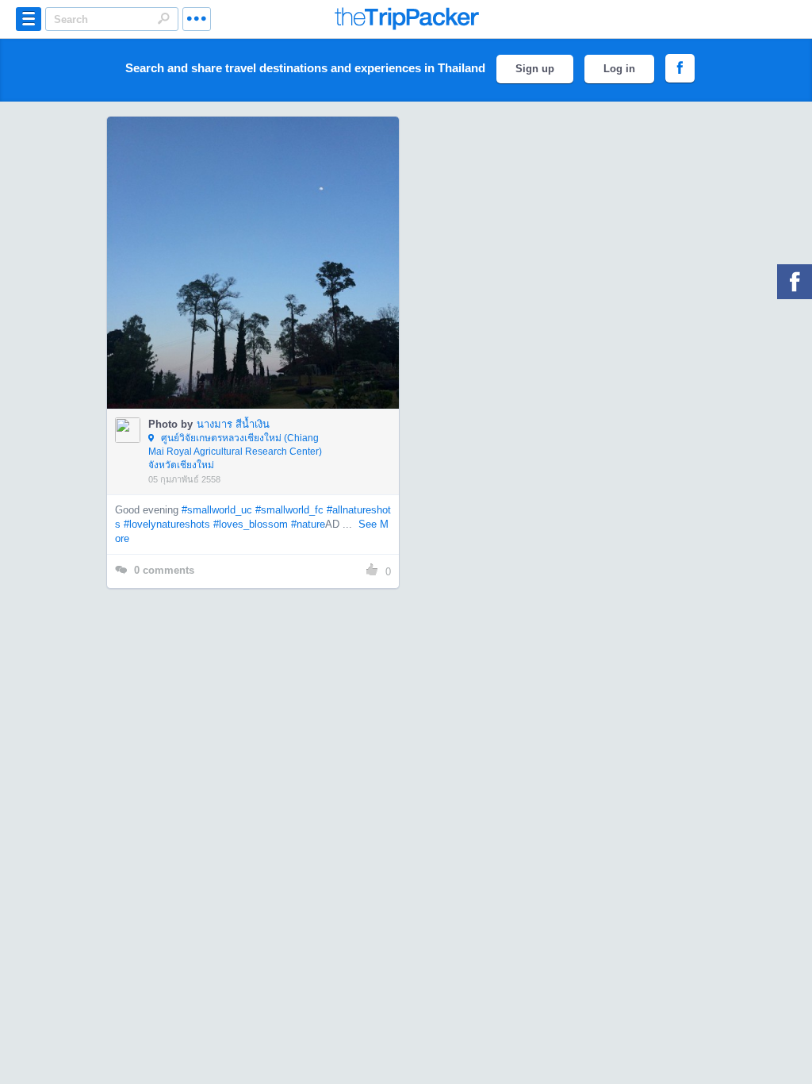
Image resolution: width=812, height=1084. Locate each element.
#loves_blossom (250, 524)
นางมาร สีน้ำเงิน (233, 424)
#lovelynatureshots (167, 524)
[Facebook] (794, 281)
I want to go (263, 286)
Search (163, 18)
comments (164, 570)
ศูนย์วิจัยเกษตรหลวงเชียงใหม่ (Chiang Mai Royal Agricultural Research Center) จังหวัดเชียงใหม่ (235, 451)
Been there (262, 238)
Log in (619, 69)
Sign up (534, 69)
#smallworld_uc (217, 510)
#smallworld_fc (289, 510)
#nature (308, 524)
